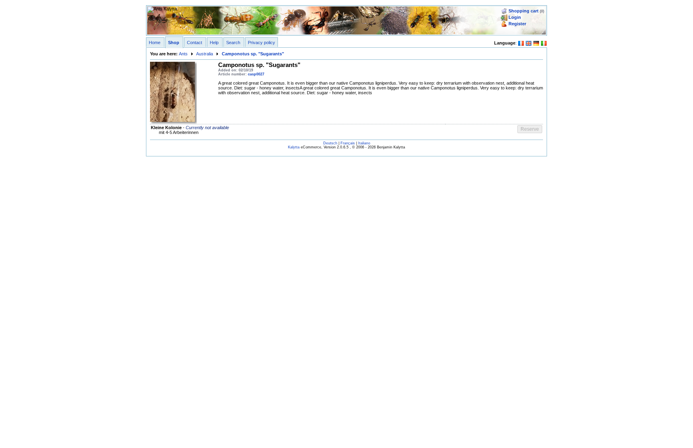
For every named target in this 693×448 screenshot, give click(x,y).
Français (347, 143)
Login (515, 17)
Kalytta (294, 147)
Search (233, 42)
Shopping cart (524, 10)
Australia (204, 53)
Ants (183, 53)
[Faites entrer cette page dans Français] (521, 42)
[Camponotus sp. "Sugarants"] (172, 91)
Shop (173, 42)
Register (517, 23)
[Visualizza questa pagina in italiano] (544, 42)
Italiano (364, 143)
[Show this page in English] (528, 42)
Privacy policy (261, 42)
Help (214, 42)
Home (154, 42)
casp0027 (256, 74)
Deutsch (330, 143)
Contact (194, 42)
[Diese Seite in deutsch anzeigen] (536, 42)
